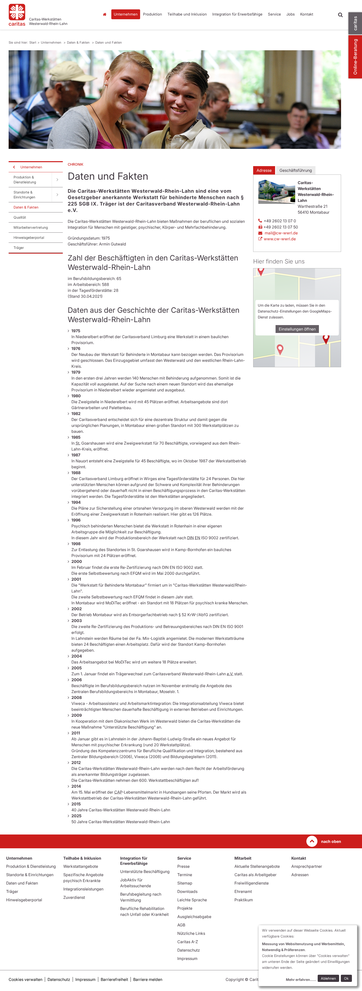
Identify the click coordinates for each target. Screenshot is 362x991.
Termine (184, 874)
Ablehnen (328, 978)
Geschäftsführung (296, 170)
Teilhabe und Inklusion (187, 14)
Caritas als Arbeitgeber (255, 874)
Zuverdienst (74, 897)
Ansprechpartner (306, 866)
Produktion (152, 14)
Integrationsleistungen (83, 889)
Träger (19, 247)
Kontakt (306, 14)
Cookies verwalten (25, 979)
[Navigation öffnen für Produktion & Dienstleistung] (57, 179)
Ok (346, 978)
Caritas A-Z (187, 941)
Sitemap (184, 883)
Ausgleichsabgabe (194, 916)
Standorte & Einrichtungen (24, 194)
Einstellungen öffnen (297, 329)
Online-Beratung (355, 57)
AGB (181, 924)
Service (274, 14)
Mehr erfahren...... (301, 979)
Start (105, 14)
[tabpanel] (175, 99)
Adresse (264, 170)
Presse (183, 866)
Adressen (300, 874)
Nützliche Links (191, 933)
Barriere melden (147, 979)
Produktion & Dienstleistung (25, 179)
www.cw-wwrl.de (280, 238)
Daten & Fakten (79, 42)
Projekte (184, 908)
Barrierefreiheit (114, 979)
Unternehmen (126, 14)
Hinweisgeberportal (29, 237)
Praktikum (243, 899)
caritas (355, 23)
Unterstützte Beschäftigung (145, 871)
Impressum (187, 958)
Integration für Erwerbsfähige (237, 14)
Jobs (290, 14)
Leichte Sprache (192, 899)
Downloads (187, 891)
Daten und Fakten (108, 42)
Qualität (20, 217)
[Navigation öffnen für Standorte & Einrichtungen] (57, 194)
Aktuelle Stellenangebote (257, 866)
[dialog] (308, 955)
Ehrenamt (243, 891)
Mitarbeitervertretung (31, 227)
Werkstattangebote (80, 866)
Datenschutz (188, 950)
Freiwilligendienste (251, 883)
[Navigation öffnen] (13, 167)
